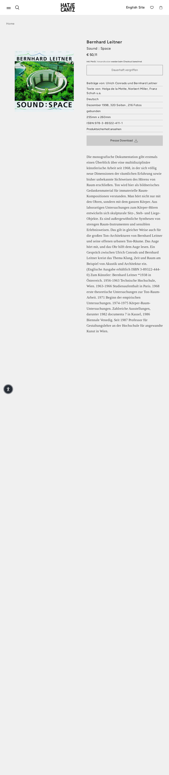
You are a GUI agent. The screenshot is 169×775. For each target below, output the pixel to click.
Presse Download (121, 140)
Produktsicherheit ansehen (104, 129)
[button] (8, 389)
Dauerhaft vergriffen (124, 70)
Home (10, 23)
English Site (135, 7)
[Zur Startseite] (72, 7)
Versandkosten (104, 61)
